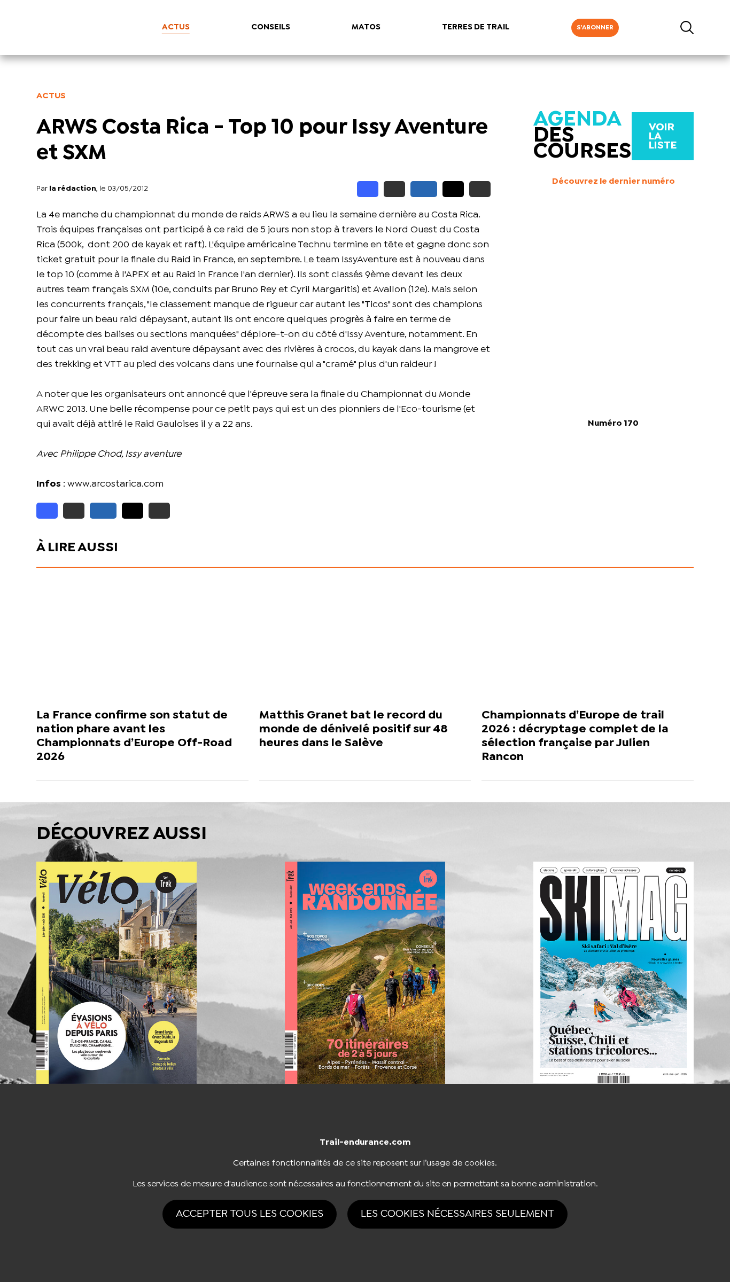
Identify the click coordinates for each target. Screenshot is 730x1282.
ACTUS (176, 27)
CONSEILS (270, 27)
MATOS (366, 27)
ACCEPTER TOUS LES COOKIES (249, 1213)
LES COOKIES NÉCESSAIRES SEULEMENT (457, 1213)
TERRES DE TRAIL (475, 27)
